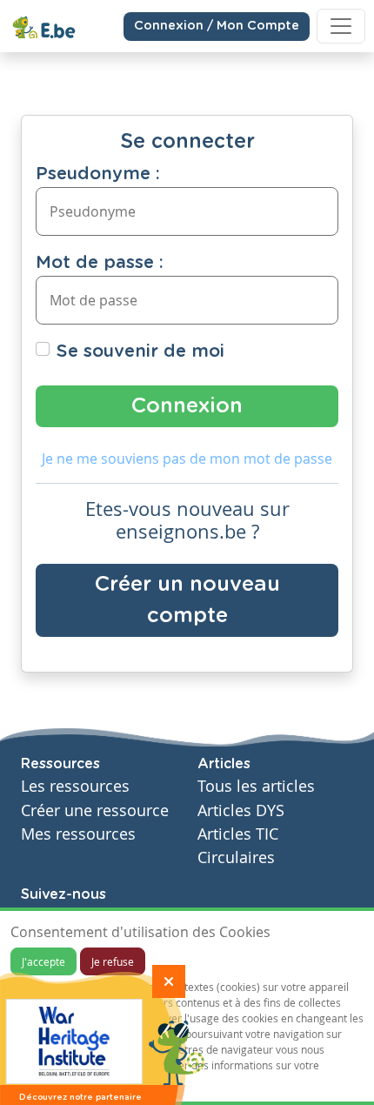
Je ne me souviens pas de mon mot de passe (187, 458)
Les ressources (75, 786)
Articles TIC (237, 834)
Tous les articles (256, 786)
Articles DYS (240, 810)
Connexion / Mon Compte (216, 26)
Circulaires (236, 857)
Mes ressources (78, 834)
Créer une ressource (95, 810)
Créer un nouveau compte (187, 600)
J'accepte (43, 961)
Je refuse (112, 961)
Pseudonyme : (98, 174)
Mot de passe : (100, 262)
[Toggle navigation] (341, 26)
